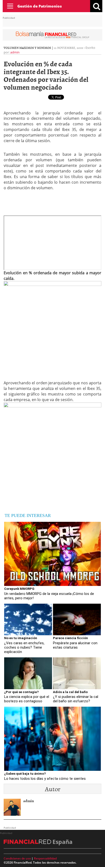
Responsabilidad (45, 858)
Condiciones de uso (17, 858)
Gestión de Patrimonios (39, 6)
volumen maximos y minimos (27, 47)
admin (15, 52)
